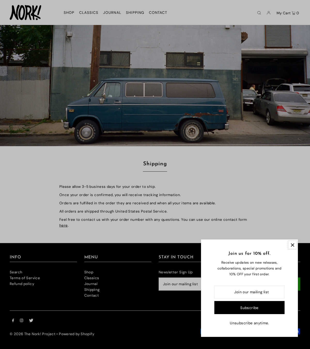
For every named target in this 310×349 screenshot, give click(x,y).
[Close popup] (292, 245)
